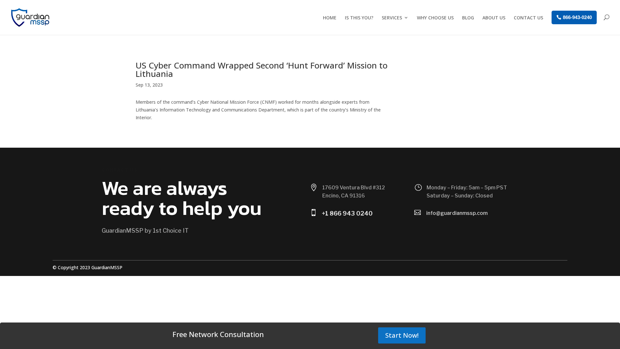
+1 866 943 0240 (347, 213)
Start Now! (401, 335)
